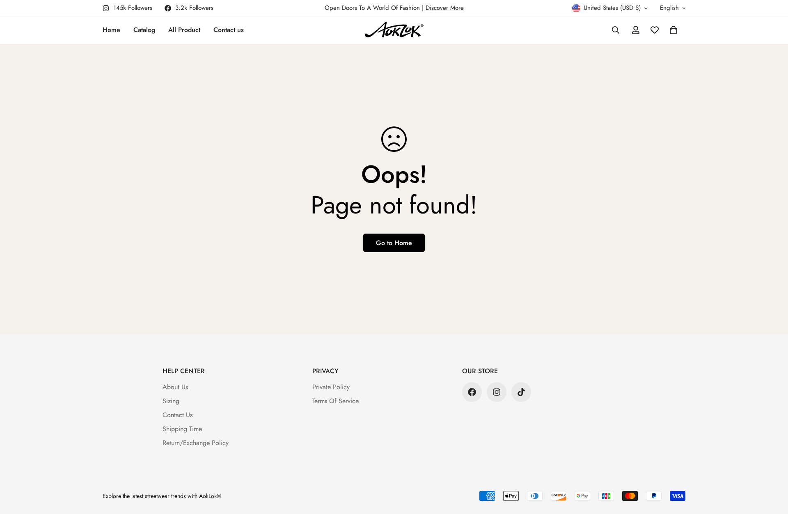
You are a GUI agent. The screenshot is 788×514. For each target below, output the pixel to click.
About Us (175, 387)
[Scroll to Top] (772, 469)
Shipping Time (182, 429)
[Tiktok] (521, 392)
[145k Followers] (496, 392)
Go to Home (394, 243)
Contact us (228, 29)
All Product (184, 29)
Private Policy (331, 387)
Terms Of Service (335, 401)
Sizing (171, 401)
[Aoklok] (394, 30)
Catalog (144, 29)
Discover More (445, 7)
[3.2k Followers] (472, 392)
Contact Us (177, 415)
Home (111, 29)
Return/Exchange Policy (196, 442)
